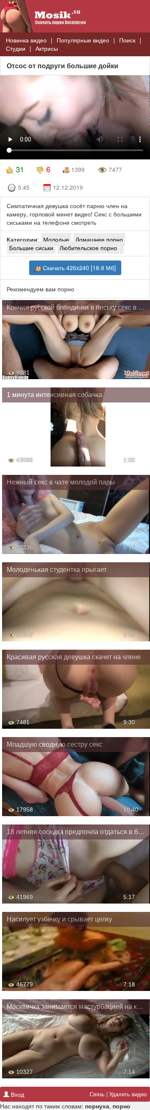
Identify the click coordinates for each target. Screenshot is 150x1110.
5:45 (24, 187)
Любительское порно (88, 247)
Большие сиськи (31, 247)
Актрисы (46, 48)
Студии (15, 48)
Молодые (56, 239)
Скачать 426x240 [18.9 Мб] (78, 267)
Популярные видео (83, 40)
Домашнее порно (99, 239)
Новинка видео (26, 40)
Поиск (127, 40)
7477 (114, 169)
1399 (77, 169)
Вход (16, 1094)
